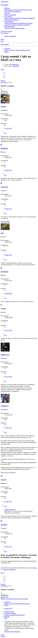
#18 (5, 432)
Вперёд (3, 80)
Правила (7, 8)
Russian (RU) (8, 608)
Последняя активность (11, 20)
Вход (2, 41)
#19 (5, 506)
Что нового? (8, 16)
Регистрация (5, 44)
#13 (5, 213)
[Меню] (1, 3)
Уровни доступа (27, 10)
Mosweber (15, 64)
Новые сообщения (10, 15)
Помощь (7, 616)
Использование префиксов (12, 11)
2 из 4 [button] (9, 82)
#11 (5, 133)
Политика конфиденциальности (14, 615)
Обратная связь (9, 611)
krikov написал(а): (10, 509)
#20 (5, 551)
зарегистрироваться (10, 569)
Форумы (7, 13)
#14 (5, 260)
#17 (5, 381)
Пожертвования (9, 26)
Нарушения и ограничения (12, 10)
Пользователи (8, 21)
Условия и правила (10, 613)
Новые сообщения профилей (25, 18)
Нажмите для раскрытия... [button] (12, 513)
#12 (5, 175)
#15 (5, 298)
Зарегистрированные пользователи (15, 23)
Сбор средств (8, 28)
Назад (2, 69)
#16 (5, 335)
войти (35, 568)
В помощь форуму (19, 28)
